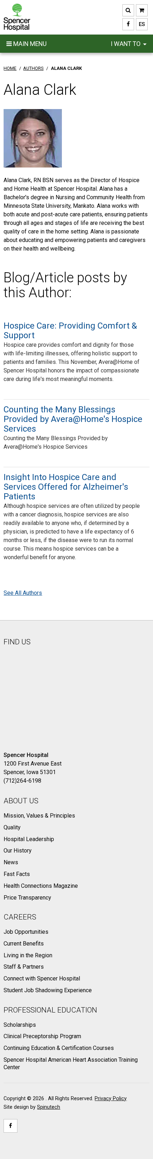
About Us (21, 801)
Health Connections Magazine (41, 885)
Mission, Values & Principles (39, 815)
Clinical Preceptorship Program (42, 1036)
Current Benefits (24, 943)
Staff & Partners (24, 966)
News (11, 862)
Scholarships (20, 1024)
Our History (18, 850)
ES (140, 24)
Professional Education (50, 1010)
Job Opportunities (26, 931)
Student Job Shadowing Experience (48, 990)
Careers (20, 917)
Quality (12, 827)
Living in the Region (28, 955)
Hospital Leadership (29, 839)
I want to (126, 43)
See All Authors (23, 592)
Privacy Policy (111, 1099)
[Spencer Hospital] (17, 17)
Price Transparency (27, 897)
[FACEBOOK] (128, 24)
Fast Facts (17, 874)
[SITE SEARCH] (128, 10)
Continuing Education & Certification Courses (59, 1048)
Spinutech (48, 1107)
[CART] (142, 10)
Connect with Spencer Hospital (42, 978)
